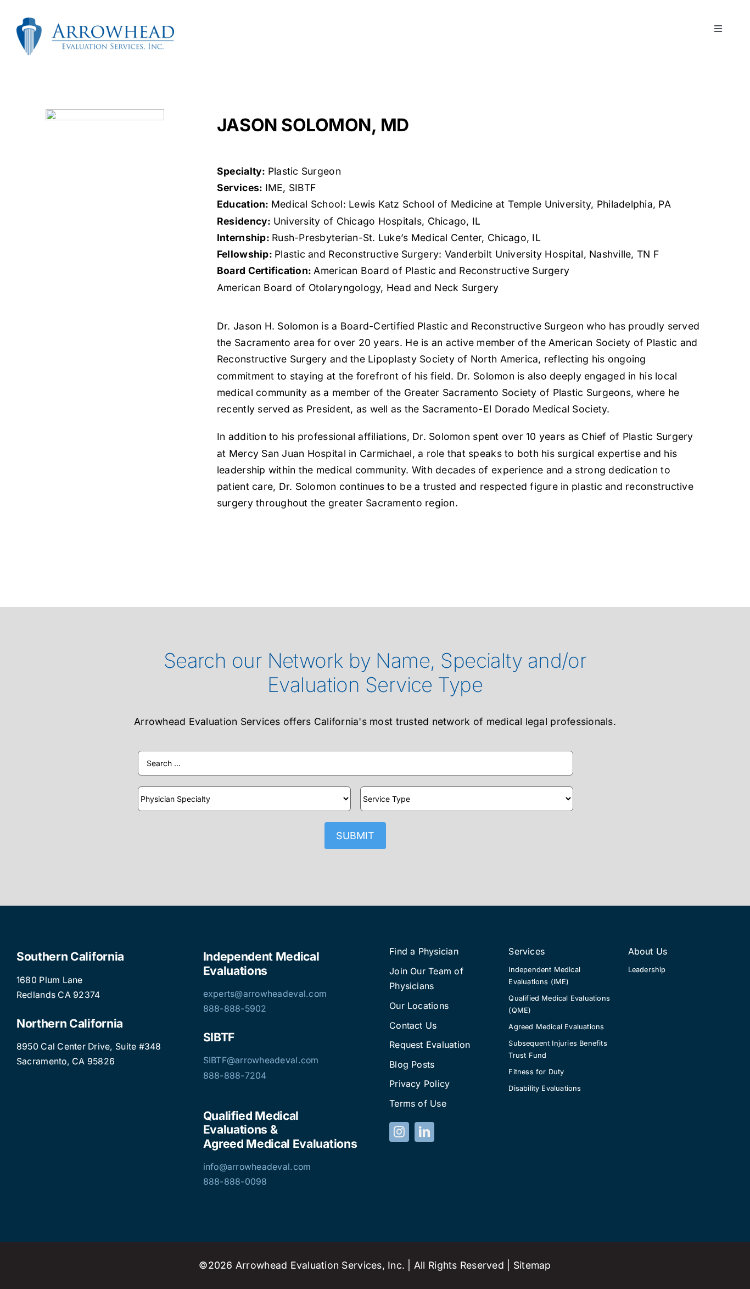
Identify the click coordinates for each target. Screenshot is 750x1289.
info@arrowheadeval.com (257, 1167)
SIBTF (302, 187)
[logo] (95, 22)
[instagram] (399, 1132)
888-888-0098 (235, 1181)
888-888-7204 (235, 1075)
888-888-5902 (235, 1008)
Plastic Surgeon (304, 171)
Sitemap (532, 1265)
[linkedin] (424, 1132)
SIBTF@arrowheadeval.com (261, 1060)
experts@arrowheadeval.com (265, 994)
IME (274, 187)
